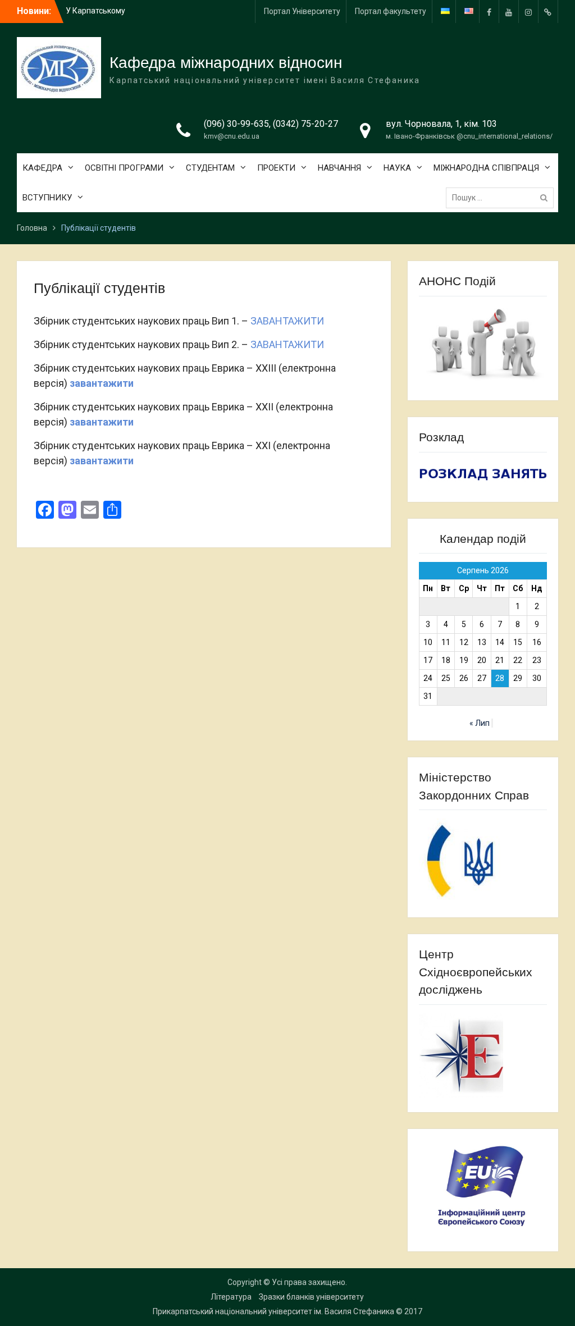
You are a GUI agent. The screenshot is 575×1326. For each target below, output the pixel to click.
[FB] (489, 11)
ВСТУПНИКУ (47, 198)
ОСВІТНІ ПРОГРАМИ (124, 168)
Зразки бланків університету (311, 1296)
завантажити (102, 383)
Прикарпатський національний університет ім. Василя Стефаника (273, 1311)
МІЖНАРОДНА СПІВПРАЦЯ (486, 168)
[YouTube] (508, 11)
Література (231, 1296)
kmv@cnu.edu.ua (231, 136)
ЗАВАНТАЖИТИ (287, 321)
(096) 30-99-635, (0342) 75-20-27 (271, 123)
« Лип (479, 723)
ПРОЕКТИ (276, 168)
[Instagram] (528, 11)
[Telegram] (548, 11)
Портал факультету (390, 11)
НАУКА (397, 168)
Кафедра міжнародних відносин (225, 62)
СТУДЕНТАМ (210, 168)
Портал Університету (302, 11)
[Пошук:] (502, 197)
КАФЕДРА (42, 168)
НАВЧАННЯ (339, 168)
